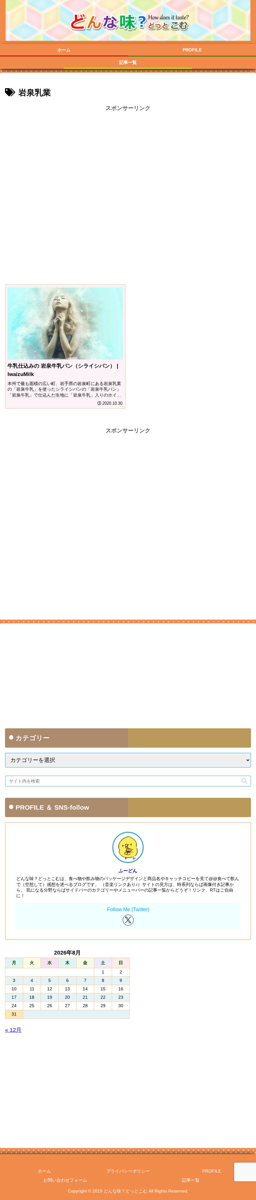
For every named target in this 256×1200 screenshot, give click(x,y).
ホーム (44, 1171)
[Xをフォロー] (128, 920)
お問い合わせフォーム (65, 1180)
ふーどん (128, 870)
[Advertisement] (128, 194)
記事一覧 (190, 1180)
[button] (244, 781)
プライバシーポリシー (128, 1171)
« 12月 (13, 1030)
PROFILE (211, 1171)
